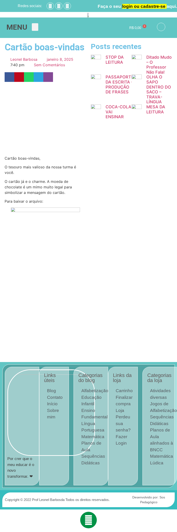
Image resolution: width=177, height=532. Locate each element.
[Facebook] (50, 6)
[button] (35, 27)
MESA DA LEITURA (155, 109)
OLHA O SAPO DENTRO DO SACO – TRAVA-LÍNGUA (158, 89)
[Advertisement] (45, 118)
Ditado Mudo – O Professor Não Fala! (159, 65)
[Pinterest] (67, 6)
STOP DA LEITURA (115, 60)
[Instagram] (58, 6)
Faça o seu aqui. (137, 6)
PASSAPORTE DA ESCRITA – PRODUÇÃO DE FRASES (120, 84)
